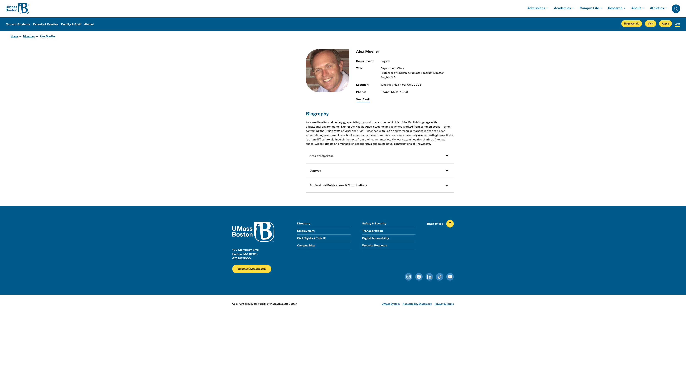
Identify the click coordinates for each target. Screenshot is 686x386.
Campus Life (589, 8)
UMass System (391, 304)
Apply (665, 23)
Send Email (363, 99)
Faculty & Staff (71, 24)
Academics (562, 8)
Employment (306, 231)
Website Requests (374, 245)
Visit (650, 23)
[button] (380, 156)
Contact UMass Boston (252, 269)
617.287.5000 (241, 258)
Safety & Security (374, 223)
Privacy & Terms (444, 304)
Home (14, 36)
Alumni (89, 24)
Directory (29, 36)
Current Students (18, 24)
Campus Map (306, 245)
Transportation (372, 231)
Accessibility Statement (417, 304)
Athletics (657, 8)
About (636, 8)
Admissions (536, 8)
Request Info (631, 23)
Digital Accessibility (375, 238)
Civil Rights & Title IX (311, 238)
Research (615, 8)
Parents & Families (45, 24)
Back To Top (435, 224)
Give (677, 24)
